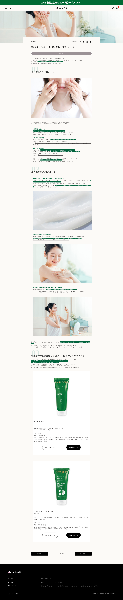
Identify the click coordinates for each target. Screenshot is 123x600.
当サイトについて (45, 582)
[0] (117, 8)
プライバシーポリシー (52, 586)
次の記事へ (83, 554)
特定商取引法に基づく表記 (66, 586)
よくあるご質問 (93, 586)
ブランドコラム (55, 582)
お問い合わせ (84, 586)
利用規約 (43, 586)
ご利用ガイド (77, 586)
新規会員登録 (44, 578)
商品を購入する (73, 447)
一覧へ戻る (61, 554)
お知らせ (62, 582)
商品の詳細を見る (50, 447)
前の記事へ (40, 554)
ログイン (51, 578)
